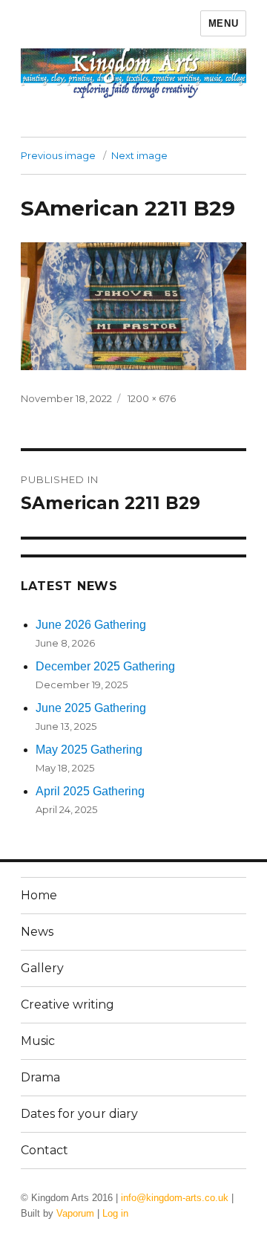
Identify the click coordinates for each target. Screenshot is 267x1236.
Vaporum (75, 1213)
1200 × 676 (152, 398)
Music (38, 1041)
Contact (44, 1150)
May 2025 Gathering (89, 749)
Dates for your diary (79, 1114)
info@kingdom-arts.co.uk (174, 1197)
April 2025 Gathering (90, 791)
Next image (139, 155)
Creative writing (67, 1004)
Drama (40, 1077)
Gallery (42, 968)
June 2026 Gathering (91, 624)
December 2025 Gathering (105, 666)
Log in (115, 1213)
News (37, 932)
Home (39, 895)
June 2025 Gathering (91, 708)
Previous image (58, 155)
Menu (223, 23)
